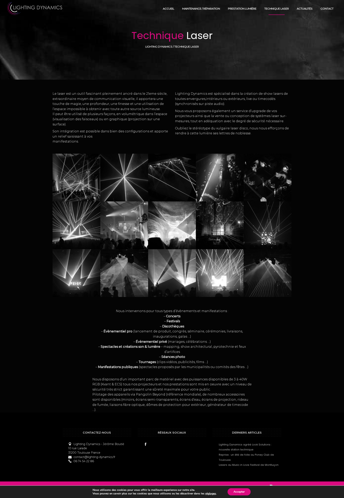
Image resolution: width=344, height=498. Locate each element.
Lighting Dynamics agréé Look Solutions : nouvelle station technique (245, 447)
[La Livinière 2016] (172, 225)
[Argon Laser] (172, 177)
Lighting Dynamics (158, 46)
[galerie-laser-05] (267, 177)
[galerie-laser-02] (124, 177)
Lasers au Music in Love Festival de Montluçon (249, 465)
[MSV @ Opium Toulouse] (124, 273)
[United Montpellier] (76, 225)
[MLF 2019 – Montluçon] (267, 225)
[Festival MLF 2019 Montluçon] (220, 273)
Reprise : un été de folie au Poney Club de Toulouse (246, 457)
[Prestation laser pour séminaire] (172, 273)
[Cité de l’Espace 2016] (124, 225)
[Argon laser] (220, 177)
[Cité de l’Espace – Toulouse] (76, 177)
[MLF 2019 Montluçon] (76, 273)
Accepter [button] (239, 492)
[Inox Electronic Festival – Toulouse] (220, 225)
